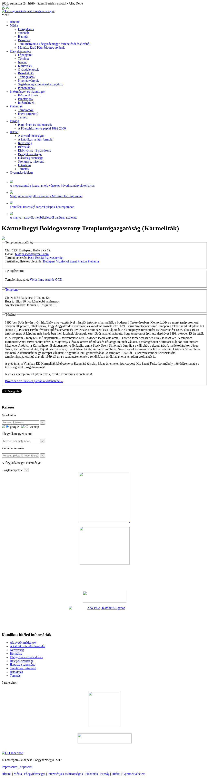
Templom (11, 289)
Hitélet (14, 132)
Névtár (22, 62)
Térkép (22, 117)
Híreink (15, 21)
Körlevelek (25, 66)
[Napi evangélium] (104, 597)
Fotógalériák (26, 29)
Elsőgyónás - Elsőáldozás (34, 150)
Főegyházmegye (20, 51)
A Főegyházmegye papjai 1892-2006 (42, 128)
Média (14, 25)
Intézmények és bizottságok (27, 91)
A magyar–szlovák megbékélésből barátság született (43, 217)
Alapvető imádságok (31, 135)
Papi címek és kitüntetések (35, 124)
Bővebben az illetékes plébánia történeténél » (34, 381)
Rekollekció (25, 73)
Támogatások (26, 77)
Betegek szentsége (30, 154)
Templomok (25, 110)
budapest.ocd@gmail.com (32, 254)
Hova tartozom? (28, 113)
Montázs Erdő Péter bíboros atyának (41, 47)
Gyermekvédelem (21, 172)
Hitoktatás (24, 165)
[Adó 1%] (104, 617)
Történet (23, 58)
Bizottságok (25, 99)
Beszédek (24, 40)
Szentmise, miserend (31, 161)
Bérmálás (24, 146)
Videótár (23, 33)
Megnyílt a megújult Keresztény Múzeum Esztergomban (46, 196)
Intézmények (26, 102)
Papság (14, 121)
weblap (34, 427)
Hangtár (23, 36)
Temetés (23, 169)
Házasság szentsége (30, 158)
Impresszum (9, 767)
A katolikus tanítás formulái (35, 139)
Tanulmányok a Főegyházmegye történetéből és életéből (54, 44)
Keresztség (25, 143)
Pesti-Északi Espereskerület (45, 257)
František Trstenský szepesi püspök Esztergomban (42, 207)
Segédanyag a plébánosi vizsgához (40, 84)
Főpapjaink (25, 55)
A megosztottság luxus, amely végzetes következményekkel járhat (52, 185)
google (14, 427)
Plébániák (16, 106)
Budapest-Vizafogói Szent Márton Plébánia (71, 261)
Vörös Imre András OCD (46, 279)
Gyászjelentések (28, 69)
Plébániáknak (26, 88)
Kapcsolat (25, 767)
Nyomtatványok (28, 80)
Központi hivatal (28, 95)
